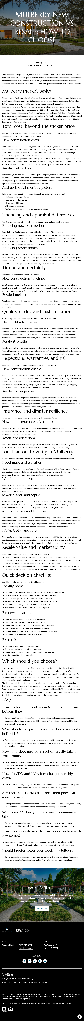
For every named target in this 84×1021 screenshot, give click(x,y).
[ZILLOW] (45, 961)
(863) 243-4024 (25, 945)
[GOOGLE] (40, 961)
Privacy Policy (26, 978)
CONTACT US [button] (42, 908)
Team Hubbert (49, 692)
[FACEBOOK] (24, 961)
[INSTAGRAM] (30, 961)
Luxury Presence (39, 982)
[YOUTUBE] (35, 961)
